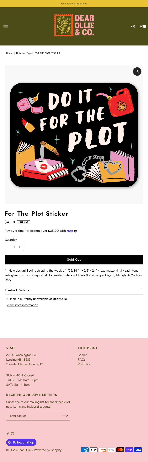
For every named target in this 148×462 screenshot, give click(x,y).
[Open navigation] (6, 26)
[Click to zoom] (137, 71)
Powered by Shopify (47, 450)
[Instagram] (12, 434)
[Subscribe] (65, 416)
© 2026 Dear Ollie (18, 450)
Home (9, 53)
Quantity (11, 240)
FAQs (81, 359)
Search (82, 355)
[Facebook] (8, 434)
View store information (22, 305)
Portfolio (84, 364)
